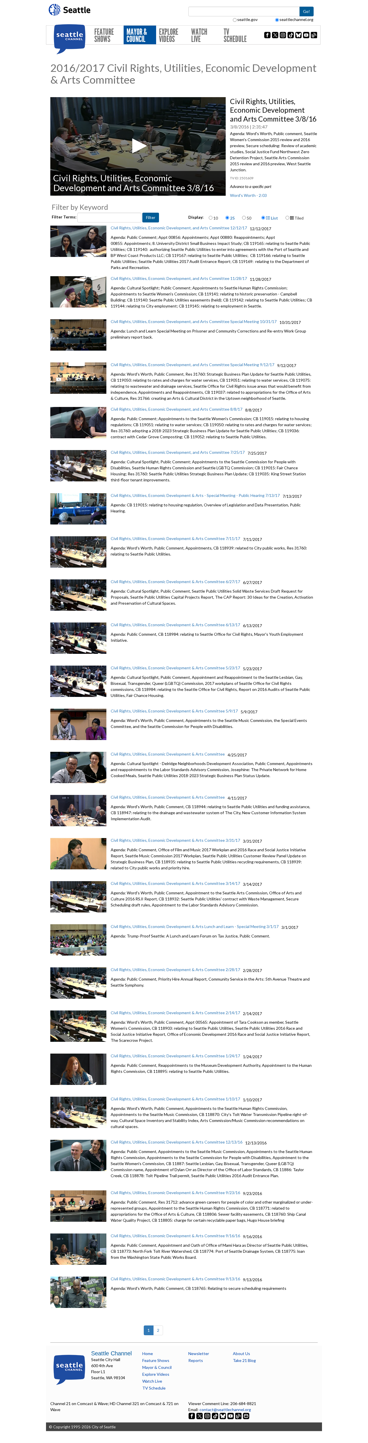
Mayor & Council (136, 35)
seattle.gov (247, 19)
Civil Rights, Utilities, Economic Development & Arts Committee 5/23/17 (175, 667)
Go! (306, 11)
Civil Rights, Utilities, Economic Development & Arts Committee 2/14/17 (175, 1012)
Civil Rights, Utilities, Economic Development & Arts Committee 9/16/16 (175, 1235)
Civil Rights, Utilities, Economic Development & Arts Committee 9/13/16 (175, 1278)
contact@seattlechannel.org (225, 1409)
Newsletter (198, 1353)
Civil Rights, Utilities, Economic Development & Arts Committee (168, 754)
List (274, 218)
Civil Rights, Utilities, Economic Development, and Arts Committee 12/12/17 (179, 227)
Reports (195, 1360)
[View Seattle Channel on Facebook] (192, 1415)
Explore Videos (168, 35)
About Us (241, 1353)
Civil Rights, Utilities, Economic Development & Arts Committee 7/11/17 (175, 538)
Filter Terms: (64, 216)
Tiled (299, 218)
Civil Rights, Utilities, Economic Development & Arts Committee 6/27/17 (175, 581)
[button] (138, 146)
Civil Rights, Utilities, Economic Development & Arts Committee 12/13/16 (176, 1142)
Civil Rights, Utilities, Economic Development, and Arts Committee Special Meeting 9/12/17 (192, 364)
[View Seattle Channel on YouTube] (231, 1415)
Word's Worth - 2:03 (248, 195)
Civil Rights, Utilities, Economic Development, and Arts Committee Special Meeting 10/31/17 (194, 321)
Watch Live (199, 35)
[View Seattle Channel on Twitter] (200, 1415)
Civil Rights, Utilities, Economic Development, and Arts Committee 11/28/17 (179, 278)
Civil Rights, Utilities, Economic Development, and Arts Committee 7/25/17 (178, 452)
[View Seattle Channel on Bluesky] (222, 1415)
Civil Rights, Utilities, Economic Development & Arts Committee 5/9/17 (174, 710)
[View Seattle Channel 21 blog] (239, 1415)
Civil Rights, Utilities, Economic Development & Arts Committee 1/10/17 (175, 1098)
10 (215, 218)
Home (147, 1353)
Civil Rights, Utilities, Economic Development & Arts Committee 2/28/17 (175, 969)
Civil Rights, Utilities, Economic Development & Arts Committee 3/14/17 (175, 883)
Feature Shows (104, 35)
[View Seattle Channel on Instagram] (208, 1415)
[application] (138, 146)
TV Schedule (235, 35)
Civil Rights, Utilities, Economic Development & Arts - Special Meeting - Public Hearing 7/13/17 (195, 495)
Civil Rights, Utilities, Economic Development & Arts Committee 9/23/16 (175, 1192)
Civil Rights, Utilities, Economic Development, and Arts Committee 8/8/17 (176, 409)
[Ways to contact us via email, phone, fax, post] (246, 1415)
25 (232, 218)
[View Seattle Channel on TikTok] (215, 1415)
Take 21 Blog (244, 1360)
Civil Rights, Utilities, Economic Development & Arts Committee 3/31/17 (175, 840)
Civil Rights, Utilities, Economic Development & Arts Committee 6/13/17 (175, 624)
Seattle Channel (111, 1353)
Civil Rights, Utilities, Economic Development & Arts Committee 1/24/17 (175, 1055)
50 (249, 218)
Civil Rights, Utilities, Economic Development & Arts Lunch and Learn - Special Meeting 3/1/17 (195, 926)
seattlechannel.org (296, 19)
